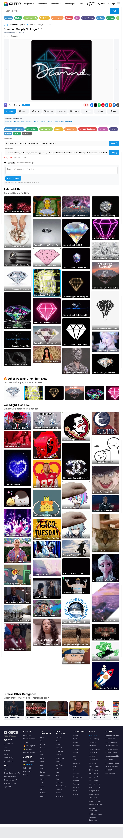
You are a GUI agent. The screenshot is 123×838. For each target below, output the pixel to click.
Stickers (41, 4)
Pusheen (43, 793)
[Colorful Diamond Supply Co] (95, 393)
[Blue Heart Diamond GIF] (17, 468)
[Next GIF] (116, 70)
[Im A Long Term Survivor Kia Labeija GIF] (47, 632)
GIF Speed (92, 763)
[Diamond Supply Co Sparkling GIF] (105, 206)
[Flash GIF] (119, 18)
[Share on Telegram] (106, 105)
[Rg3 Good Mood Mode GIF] (17, 637)
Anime (42, 741)
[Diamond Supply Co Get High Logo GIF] (17, 204)
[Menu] (119, 3)
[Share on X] (95, 105)
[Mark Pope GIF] (44, 18)
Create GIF (92, 3)
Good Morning (61, 786)
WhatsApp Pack (94, 787)
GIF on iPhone (110, 739)
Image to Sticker (94, 784)
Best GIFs (109, 770)
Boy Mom (76, 787)
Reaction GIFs (110, 773)
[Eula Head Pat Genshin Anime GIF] (76, 524)
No (57, 768)
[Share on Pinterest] (103, 105)
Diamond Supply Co (17, 25)
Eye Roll (59, 789)
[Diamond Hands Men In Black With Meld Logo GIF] (17, 421)
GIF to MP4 (92, 756)
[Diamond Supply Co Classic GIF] (105, 364)
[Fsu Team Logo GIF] (76, 426)
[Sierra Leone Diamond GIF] (47, 445)
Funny (42, 768)
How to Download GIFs (12, 773)
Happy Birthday (45, 775)
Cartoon (42, 748)
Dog (41, 765)
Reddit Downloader (95, 814)
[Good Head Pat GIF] (105, 450)
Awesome (76, 763)
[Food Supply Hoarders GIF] (17, 439)
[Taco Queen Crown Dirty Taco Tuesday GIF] (47, 503)
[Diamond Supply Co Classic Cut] (13, 393)
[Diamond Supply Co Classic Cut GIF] (17, 279)
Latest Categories (29, 739)
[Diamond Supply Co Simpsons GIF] (47, 206)
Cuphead (76, 742)
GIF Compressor (94, 749)
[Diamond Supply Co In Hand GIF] (17, 357)
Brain (74, 767)
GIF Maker (92, 742)
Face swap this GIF (12, 122)
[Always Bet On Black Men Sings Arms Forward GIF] (105, 503)
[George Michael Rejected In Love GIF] (76, 635)
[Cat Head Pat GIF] (105, 533)
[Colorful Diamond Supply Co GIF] (17, 310)
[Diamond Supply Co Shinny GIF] (47, 335)
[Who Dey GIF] (110, 18)
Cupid (75, 739)
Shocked (59, 793)
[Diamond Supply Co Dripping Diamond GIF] (105, 310)
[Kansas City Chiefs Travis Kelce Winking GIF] (47, 474)
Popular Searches (29, 753)
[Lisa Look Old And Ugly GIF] (105, 480)
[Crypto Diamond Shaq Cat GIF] (105, 423)
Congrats (59, 782)
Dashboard (27, 771)
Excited (58, 755)
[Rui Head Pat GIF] (76, 495)
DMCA (6, 754)
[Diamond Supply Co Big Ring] (33, 393)
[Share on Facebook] (91, 105)
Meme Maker (93, 773)
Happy (58, 737)
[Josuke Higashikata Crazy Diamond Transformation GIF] (17, 523)
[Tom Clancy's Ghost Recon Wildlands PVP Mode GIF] (17, 613)
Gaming (42, 772)
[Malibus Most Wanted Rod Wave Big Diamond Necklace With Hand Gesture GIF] (17, 595)
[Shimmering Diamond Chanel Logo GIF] (76, 461)
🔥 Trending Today (29, 746)
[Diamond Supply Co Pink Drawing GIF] (47, 257)
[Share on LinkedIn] (114, 105)
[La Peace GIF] (8, 18)
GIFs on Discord (111, 753)
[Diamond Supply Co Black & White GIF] (76, 332)
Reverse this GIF (47, 122)
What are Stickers (10, 783)
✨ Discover (27, 749)
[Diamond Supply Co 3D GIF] (76, 233)
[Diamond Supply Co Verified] (74, 393)
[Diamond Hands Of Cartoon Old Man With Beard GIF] (47, 608)
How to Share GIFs (10, 776)
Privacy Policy (8, 758)
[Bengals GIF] (69, 18)
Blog (5, 747)
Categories (27, 4)
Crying (58, 762)
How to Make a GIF (10, 780)
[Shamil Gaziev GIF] (88, 18)
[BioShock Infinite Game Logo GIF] (105, 632)
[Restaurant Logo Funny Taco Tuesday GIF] (47, 529)
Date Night (76, 780)
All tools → (93, 735)
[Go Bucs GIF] (100, 18)
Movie (42, 786)
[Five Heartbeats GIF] (30, 18)
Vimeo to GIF (93, 798)
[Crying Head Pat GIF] (47, 568)
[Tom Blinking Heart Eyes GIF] (17, 575)
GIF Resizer (93, 753)
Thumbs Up (60, 758)
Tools (81, 4)
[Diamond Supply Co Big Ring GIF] (47, 283)
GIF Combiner (93, 770)
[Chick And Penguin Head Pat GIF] (17, 497)
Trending (69, 4)
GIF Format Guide (112, 756)
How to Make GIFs (112, 735)
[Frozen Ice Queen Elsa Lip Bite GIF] (105, 568)
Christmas (76, 746)
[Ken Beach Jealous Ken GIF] (17, 550)
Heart (74, 756)
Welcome (59, 796)
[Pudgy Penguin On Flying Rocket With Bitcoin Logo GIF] (105, 676)
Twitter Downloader (96, 805)
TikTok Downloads (111, 767)
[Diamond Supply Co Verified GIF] (105, 275)
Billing (25, 775)
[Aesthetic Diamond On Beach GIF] (105, 602)
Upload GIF (27, 768)
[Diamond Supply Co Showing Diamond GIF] (17, 258)
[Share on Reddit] (110, 105)
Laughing (59, 751)
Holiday (42, 779)
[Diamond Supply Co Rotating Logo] (54, 393)
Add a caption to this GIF (30, 122)
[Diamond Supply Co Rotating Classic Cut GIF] (47, 233)
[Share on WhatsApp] (99, 105)
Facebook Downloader (93, 819)
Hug (57, 779)
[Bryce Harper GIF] (57, 18)
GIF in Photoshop (111, 742)
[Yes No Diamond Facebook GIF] (76, 610)
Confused (59, 765)
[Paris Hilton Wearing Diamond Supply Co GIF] (105, 342)
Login (113, 4)
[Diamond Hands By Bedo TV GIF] (76, 585)
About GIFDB (8, 744)
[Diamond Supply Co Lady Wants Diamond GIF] (47, 354)
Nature (42, 789)
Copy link (8, 139)
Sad (57, 741)
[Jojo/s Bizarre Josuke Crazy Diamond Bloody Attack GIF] (47, 549)
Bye (57, 775)
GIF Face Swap (94, 739)
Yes (57, 772)
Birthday (42, 744)
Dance (42, 758)
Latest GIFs (27, 735)
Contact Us (7, 751)
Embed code (8, 148)
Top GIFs (26, 742)
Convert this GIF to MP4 (64, 122)
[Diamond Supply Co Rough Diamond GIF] (76, 258)
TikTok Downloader (95, 801)
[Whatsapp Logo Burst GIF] (105, 651)
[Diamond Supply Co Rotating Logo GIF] (76, 284)
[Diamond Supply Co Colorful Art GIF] (105, 229)
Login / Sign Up (28, 761)
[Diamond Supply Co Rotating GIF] (76, 308)
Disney (42, 762)
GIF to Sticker (93, 780)
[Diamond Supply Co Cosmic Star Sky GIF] (76, 206)
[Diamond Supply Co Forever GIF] (17, 339)
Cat (41, 751)
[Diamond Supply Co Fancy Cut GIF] (105, 251)
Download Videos (112, 763)
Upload (104, 4)
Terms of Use (8, 761)
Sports (42, 796)
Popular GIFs (8, 787)
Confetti (75, 753)
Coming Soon (77, 777)
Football (75, 749)
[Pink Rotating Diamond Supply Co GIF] (47, 311)
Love (41, 782)
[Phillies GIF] (18, 18)
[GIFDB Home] (5, 25)
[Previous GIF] (6, 70)
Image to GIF (93, 777)
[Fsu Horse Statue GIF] (76, 548)
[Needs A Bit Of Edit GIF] (47, 588)
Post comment (13, 178)
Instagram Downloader (93, 809)
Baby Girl (76, 773)
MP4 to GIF (92, 746)
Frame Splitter (94, 767)
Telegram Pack (94, 791)
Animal (42, 737)
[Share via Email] (117, 105)
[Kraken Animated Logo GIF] (76, 566)
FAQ (5, 769)
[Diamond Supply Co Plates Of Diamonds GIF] (17, 231)
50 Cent (75, 794)
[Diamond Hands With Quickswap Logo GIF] (47, 420)
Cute (41, 755)
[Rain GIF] (77, 18)
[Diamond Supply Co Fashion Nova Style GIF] (76, 361)
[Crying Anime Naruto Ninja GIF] (76, 656)
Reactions (55, 4)
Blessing (76, 784)
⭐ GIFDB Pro (28, 764)
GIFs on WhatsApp (112, 749)
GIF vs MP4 (109, 760)
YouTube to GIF (94, 794)
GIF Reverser (93, 760)
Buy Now (76, 791)
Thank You (59, 748)
